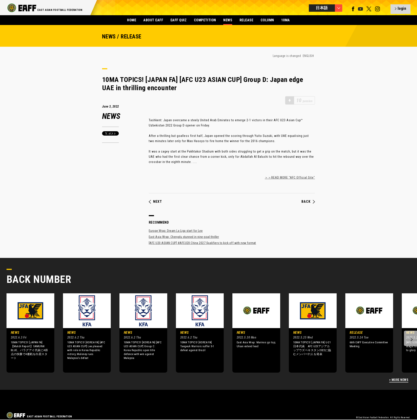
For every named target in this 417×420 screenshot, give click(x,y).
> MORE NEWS (398, 380)
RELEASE (246, 20)
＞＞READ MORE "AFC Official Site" (290, 177)
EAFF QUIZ (178, 20)
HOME (131, 20)
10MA (285, 20)
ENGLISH (308, 55)
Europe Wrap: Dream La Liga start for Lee (176, 230)
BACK (306, 201)
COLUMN (267, 20)
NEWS (227, 20)
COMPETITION (205, 20)
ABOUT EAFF (153, 20)
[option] (27, 333)
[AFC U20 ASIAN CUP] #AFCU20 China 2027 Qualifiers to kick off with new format (202, 243)
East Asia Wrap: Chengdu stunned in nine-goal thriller (184, 237)
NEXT (157, 201)
